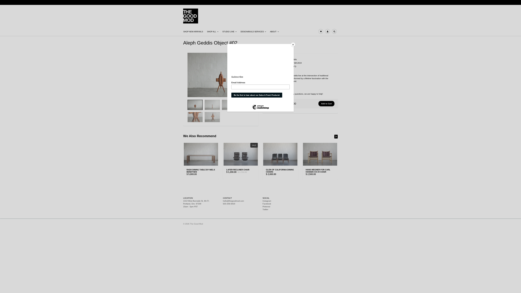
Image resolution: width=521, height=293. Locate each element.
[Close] (293, 45)
